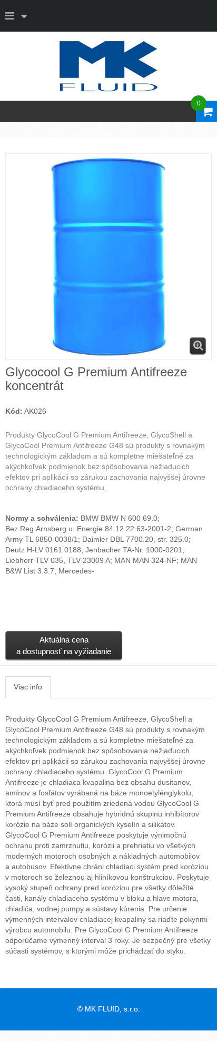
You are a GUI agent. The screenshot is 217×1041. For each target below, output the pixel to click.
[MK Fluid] (108, 66)
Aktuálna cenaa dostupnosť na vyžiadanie (63, 645)
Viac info (28, 687)
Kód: (14, 411)
